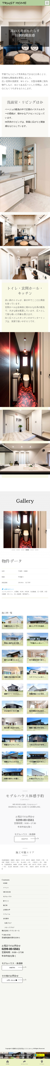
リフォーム (6, 914)
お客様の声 (6, 910)
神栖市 (13, 860)
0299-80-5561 (25, 820)
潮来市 (18, 860)
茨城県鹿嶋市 (5, 860)
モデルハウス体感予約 (25, 796)
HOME (5, 883)
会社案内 (6, 918)
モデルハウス (7, 896)
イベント (6, 887)
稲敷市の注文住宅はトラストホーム (22, 1048)
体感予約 (24, 839)
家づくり (6, 901)
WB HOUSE (7, 892)
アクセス (42, 1064)
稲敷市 (33, 860)
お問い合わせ (11, 980)
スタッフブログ (9, 927)
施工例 (5, 905)
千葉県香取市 (8, 864)
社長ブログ (8, 923)
